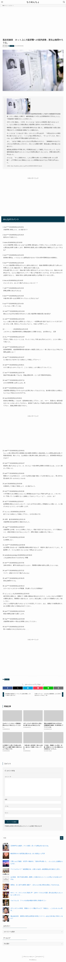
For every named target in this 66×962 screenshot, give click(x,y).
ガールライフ (39, 956)
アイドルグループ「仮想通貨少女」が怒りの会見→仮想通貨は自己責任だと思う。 (35, 869)
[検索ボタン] (64, 2)
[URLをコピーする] (58, 688)
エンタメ (12, 45)
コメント (8, 776)
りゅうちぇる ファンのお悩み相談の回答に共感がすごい (28, 900)
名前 (6, 799)
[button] (7, 688)
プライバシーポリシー (28, 956)
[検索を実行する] (61, 838)
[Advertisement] (33, 20)
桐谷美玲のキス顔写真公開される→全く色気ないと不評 (27, 853)
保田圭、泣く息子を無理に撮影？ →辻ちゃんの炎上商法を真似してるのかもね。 (35, 885)
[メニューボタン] (2, 2)
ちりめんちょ (33, 2)
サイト (6, 813)
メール (6, 806)
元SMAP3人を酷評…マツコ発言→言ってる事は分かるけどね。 (30, 845)
